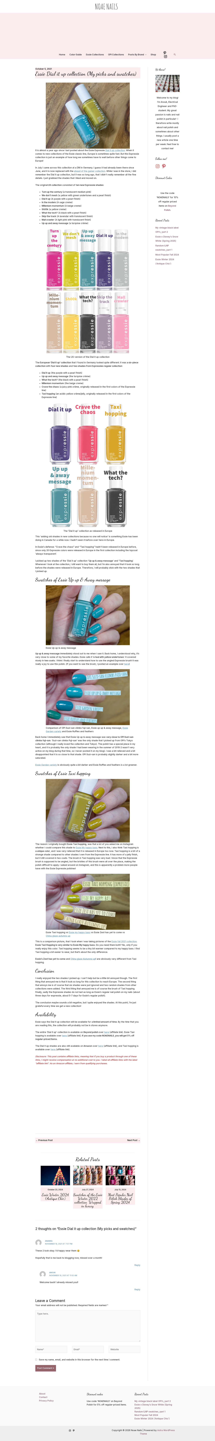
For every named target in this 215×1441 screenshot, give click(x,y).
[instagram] (158, 166)
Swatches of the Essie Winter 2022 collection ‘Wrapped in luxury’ (87, 1200)
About (42, 1393)
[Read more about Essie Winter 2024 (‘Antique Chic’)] (55, 1175)
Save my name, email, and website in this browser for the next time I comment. (79, 1359)
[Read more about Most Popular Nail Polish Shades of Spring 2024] (120, 1175)
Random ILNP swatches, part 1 (149, 1411)
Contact (43, 1397)
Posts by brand (136, 54)
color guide (75, 54)
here (126, 664)
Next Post (133, 1140)
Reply (137, 1265)
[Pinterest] (164, 53)
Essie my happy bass (79, 932)
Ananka (48, 1241)
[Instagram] (165, 56)
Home (62, 54)
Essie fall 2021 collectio (124, 941)
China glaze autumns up (58, 936)
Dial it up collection (115, 150)
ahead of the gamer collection (89, 171)
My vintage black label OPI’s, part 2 (152, 1401)
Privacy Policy (46, 1400)
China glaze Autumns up (83, 959)
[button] (145, 54)
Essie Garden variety (46, 765)
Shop (153, 54)
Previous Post (44, 1140)
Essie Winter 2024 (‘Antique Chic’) (55, 1197)
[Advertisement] (107, 31)
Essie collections (95, 54)
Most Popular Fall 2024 (167, 254)
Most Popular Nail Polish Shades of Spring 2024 (120, 1198)
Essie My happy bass (86, 847)
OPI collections (116, 54)
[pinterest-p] (164, 166)
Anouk (52, 1272)
